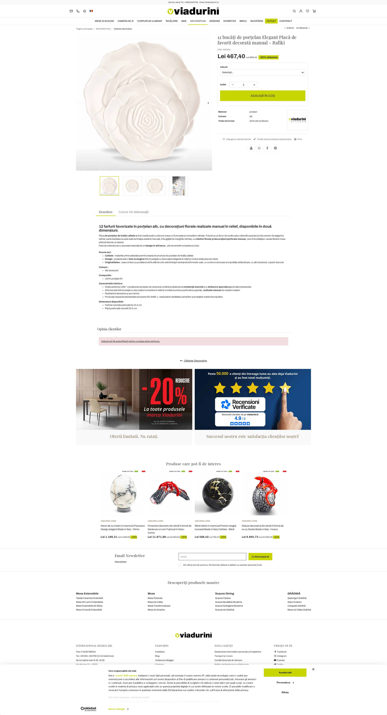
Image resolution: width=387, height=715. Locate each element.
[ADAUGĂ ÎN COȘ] (138, 478)
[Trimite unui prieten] (251, 148)
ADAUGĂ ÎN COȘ (263, 95)
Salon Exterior (295, 602)
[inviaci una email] (71, 11)
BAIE (184, 21)
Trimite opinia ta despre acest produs (273, 139)
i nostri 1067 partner (126, 675)
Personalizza (283, 682)
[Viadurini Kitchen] (297, 120)
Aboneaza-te (261, 556)
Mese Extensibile (87, 593)
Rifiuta (285, 692)
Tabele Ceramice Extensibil (89, 598)
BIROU (243, 21)
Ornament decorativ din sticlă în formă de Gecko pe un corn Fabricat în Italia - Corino (169, 529)
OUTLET (271, 21)
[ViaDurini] (193, 11)
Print (299, 139)
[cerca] (294, 11)
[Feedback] (84, 11)
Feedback (160, 652)
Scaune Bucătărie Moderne (228, 602)
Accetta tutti (285, 672)
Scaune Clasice (223, 598)
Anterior (290, 28)
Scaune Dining (224, 593)
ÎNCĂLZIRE (172, 21)
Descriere (106, 212)
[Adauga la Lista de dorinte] (138, 486)
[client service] (78, 11)
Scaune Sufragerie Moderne (229, 606)
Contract (285, 21)
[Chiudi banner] (313, 669)
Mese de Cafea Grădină (299, 610)
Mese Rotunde (155, 598)
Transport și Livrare (224, 656)
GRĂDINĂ (214, 21)
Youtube (280, 660)
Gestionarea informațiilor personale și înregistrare (238, 652)
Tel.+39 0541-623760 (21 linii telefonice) (95, 656)
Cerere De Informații (133, 212)
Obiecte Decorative (195, 360)
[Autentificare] (300, 11)
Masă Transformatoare (159, 606)
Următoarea (302, 28)
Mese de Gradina (156, 610)
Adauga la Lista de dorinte (238, 139)
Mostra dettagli (117, 709)
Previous (79, 103)
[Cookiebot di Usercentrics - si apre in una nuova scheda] (88, 709)
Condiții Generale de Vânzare (228, 660)
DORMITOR (229, 21)
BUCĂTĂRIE (256, 21)
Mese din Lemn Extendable (89, 602)
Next (208, 103)
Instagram (281, 656)
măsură (224, 67)
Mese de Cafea (155, 602)
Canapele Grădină (297, 606)
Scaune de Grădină (224, 610)
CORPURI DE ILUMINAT (149, 21)
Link (259, 565)
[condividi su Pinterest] (275, 148)
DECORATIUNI (198, 21)
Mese (151, 593)
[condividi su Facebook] (267, 148)
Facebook (281, 652)
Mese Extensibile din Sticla (89, 606)
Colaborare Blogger (164, 660)
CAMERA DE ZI (126, 21)
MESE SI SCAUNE (104, 21)
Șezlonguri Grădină (297, 598)
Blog (157, 656)
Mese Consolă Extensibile (89, 610)
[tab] (106, 212)
